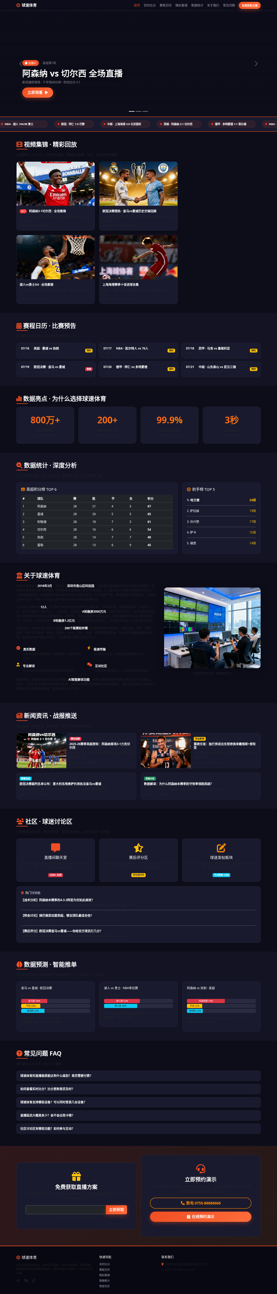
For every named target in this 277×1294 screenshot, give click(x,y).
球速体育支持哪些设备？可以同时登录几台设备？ (53, 1102)
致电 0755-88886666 (203, 1203)
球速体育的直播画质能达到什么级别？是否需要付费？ (56, 1076)
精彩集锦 (181, 5)
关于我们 (213, 5)
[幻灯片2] (138, 111)
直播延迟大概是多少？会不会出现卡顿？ (47, 1115)
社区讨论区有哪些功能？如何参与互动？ (47, 1128)
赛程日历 (166, 5)
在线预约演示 (203, 1216)
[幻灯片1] (132, 111)
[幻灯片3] (145, 111)
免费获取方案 (250, 5)
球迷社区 (104, 1286)
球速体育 (29, 5)
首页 (137, 5)
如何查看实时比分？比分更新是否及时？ (47, 1089)
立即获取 (116, 1209)
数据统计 (197, 5)
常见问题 (229, 5)
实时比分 (150, 5)
